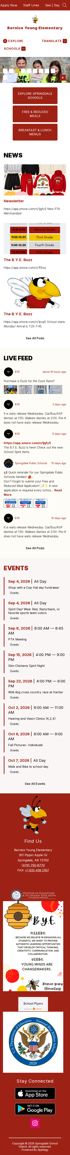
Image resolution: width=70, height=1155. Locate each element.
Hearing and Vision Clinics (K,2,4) (32, 718)
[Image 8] (47, 71)
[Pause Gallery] (63, 78)
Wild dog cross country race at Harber (35, 692)
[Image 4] (23, 71)
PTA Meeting (17, 639)
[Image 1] (5, 71)
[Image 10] (5, 77)
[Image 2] (11, 71)
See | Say (52, 5)
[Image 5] (29, 71)
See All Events (35, 784)
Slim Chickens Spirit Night (26, 666)
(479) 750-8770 (33, 865)
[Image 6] (35, 71)
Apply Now (8, 5)
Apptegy (43, 1149)
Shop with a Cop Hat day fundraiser (33, 587)
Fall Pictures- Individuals (25, 745)
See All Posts (35, 338)
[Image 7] (41, 71)
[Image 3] (17, 71)
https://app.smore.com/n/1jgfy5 (27, 443)
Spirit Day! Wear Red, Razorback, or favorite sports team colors (34, 611)
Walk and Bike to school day (28, 766)
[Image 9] (53, 71)
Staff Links (31, 5)
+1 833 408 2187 (37, 870)
